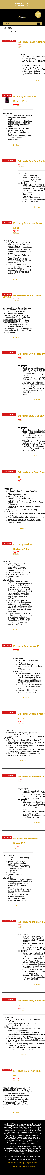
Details (17, 145)
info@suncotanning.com (22, 5)
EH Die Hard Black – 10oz (27, 295)
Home (5, 32)
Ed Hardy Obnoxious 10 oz (27, 646)
